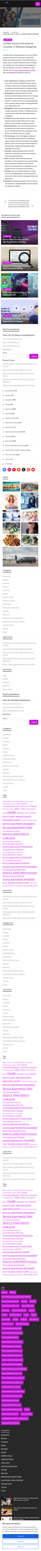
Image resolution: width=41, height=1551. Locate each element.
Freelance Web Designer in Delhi (23, 70)
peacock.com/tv (23, 816)
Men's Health (9, 816)
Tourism (7, 459)
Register (5, 679)
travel (5, 883)
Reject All (20, 1547)
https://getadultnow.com (11, 346)
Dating (7, 404)
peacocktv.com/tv (12, 819)
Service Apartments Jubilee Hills (12, 860)
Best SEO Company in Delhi (9, 803)
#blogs (4, 801)
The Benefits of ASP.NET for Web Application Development (15, 320)
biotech (19, 803)
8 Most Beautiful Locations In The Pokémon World (16, 293)
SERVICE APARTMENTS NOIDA (20, 872)
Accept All (20, 1536)
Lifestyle (8, 436)
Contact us (6, 682)
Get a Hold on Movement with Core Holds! (17, 370)
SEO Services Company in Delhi (29, 820)
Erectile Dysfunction (8, 808)
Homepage (6, 32)
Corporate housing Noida (11, 806)
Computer (15, 32)
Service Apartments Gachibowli (11, 831)
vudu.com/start (33, 883)
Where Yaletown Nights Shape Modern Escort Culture (26, 1518)
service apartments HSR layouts (18, 846)
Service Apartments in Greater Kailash (13, 852)
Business (8, 395)
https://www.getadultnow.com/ (13, 710)
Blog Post (6, 686)
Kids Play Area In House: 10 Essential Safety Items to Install (26, 1499)
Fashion (7, 413)
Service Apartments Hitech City (12, 841)
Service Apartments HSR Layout (13, 844)
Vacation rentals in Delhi (18, 882)
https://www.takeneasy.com (12, 703)
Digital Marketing (24, 806)
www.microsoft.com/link (30, 885)
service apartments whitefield (18, 879)
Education (8, 409)
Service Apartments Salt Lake (13, 876)
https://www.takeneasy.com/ (12, 339)
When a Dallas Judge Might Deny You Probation (19, 385)
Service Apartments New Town (14, 870)
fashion (17, 809)
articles (9, 801)
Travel (7, 464)
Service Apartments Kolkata (16, 863)
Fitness (23, 809)
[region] (20, 1535)
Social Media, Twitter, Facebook (15, 450)
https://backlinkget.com (11, 342)
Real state (8, 441)
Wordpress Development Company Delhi (13, 885)
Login (4, 675)
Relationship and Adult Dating (15, 445)
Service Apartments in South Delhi (17, 857)
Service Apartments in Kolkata (12, 855)
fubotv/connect (30, 809)
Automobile (9, 391)
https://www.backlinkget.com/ (13, 707)
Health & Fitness (10, 418)
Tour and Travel (10, 454)
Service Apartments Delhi (17, 827)
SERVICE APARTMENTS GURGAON (16, 836)
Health (11, 812)
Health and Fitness (11, 422)
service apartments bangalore (19, 823)
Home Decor (9, 427)
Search (5, 352)
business (24, 803)
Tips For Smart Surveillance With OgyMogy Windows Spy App (15, 240)
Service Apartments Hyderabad (13, 849)
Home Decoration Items (13, 432)
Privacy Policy (7, 689)
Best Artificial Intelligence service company (22, 801)
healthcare (20, 813)
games (4, 813)
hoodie (27, 813)
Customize (20, 1541)
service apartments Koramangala (20, 866)
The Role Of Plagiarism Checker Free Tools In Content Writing (17, 267)
